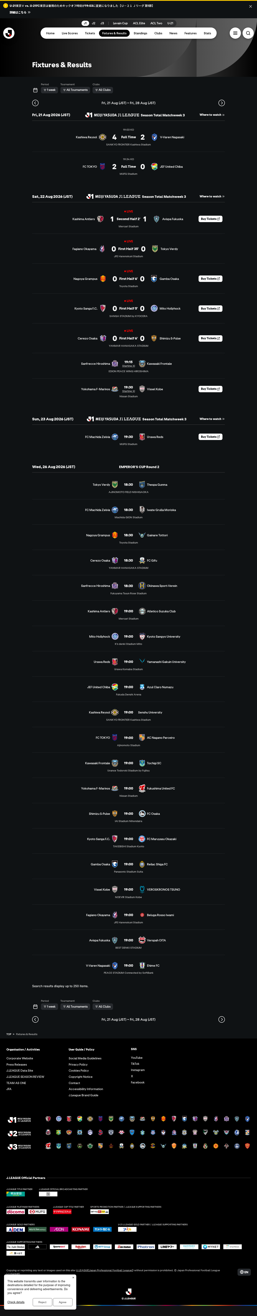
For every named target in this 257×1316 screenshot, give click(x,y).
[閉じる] (250, 6)
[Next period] (221, 103)
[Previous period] (35, 103)
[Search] (248, 33)
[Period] (35, 90)
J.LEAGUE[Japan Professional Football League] (104, 1270)
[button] (235, 33)
